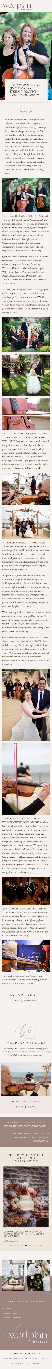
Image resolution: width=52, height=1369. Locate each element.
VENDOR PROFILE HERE (20, 984)
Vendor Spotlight (26, 111)
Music (17, 1001)
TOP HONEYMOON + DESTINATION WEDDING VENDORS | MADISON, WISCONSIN (31, 1138)
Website (19, 1107)
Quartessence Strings (27, 128)
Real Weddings (9, 1241)
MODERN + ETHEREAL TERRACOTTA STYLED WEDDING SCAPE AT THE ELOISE (24, 1124)
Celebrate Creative (31, 1363)
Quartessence (15, 147)
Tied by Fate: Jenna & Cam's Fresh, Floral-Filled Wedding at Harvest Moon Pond (26, 1234)
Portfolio (32, 1107)
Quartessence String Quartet (24, 976)
